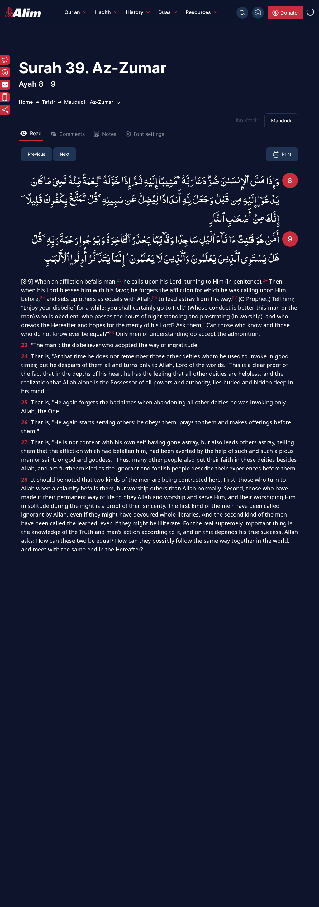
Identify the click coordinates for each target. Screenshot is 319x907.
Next (64, 154)
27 (24, 442)
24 (24, 356)
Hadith (103, 12)
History (134, 12)
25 (24, 402)
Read (36, 133)
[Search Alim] (242, 13)
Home (26, 102)
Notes (109, 134)
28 (24, 479)
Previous (36, 154)
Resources (198, 12)
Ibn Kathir (247, 120)
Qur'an (72, 12)
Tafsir (48, 102)
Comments (72, 134)
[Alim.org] (25, 12)
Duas (164, 12)
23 (24, 345)
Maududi (281, 120)
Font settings (149, 134)
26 (24, 422)
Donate (289, 13)
